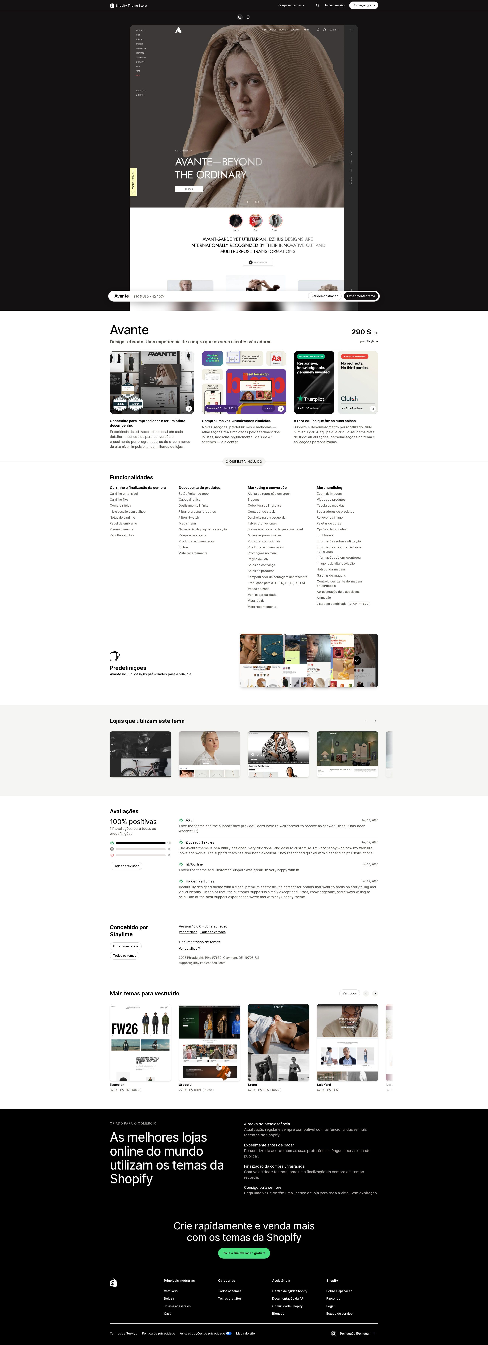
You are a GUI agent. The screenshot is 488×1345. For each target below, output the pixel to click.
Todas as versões (213, 932)
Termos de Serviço (123, 1333)
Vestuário (171, 1291)
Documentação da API (288, 1298)
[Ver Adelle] (309, 660)
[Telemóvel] (248, 17)
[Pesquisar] (318, 5)
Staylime (372, 341)
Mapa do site (245, 1333)
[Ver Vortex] (285, 660)
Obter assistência (125, 946)
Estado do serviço (339, 1313)
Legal (330, 1306)
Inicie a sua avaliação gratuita (244, 1253)
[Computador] (240, 17)
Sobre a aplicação (339, 1291)
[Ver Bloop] (332, 660)
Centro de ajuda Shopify (289, 1291)
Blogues (278, 1313)
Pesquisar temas (290, 5)
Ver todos (350, 993)
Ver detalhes (188, 932)
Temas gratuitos (230, 1298)
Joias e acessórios (177, 1306)
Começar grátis (363, 5)
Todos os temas (124, 955)
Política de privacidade (158, 1333)
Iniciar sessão (335, 5)
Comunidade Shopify (287, 1306)
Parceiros (333, 1298)
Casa (167, 1313)
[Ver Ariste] (261, 660)
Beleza (169, 1298)
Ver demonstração (324, 296)
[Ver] (140, 755)
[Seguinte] (375, 721)
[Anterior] (366, 721)
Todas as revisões (126, 866)
